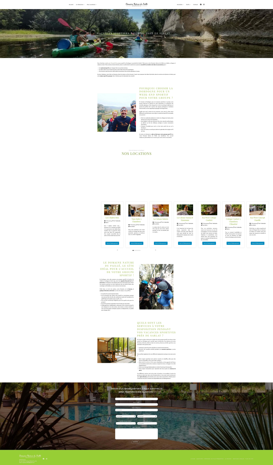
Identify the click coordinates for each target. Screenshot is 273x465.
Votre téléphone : (136, 407)
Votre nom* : (136, 396)
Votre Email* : (136, 402)
